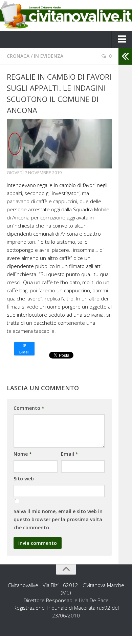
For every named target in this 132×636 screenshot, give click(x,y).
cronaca (18, 56)
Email (69, 454)
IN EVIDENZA (48, 56)
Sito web (24, 478)
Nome (23, 454)
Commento (29, 408)
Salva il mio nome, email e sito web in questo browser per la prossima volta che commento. (58, 519)
